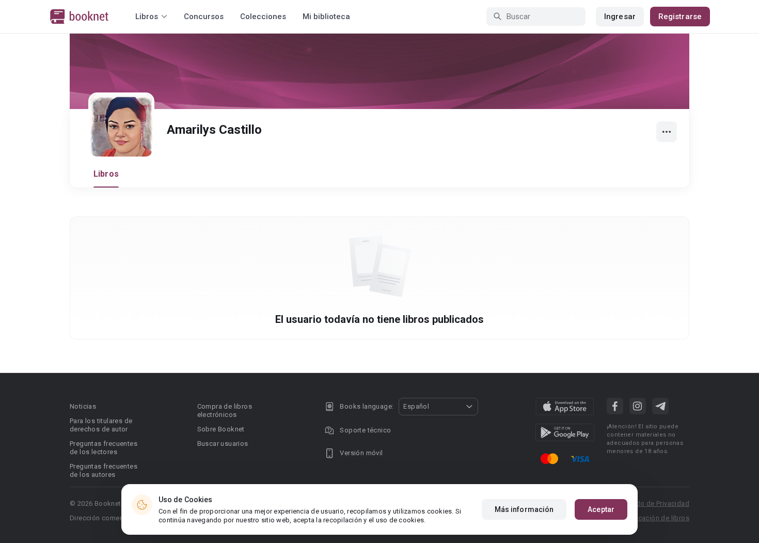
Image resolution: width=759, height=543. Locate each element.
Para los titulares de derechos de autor (101, 425)
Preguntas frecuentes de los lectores (103, 448)
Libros (106, 174)
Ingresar (620, 16)
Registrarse (680, 16)
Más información (524, 509)
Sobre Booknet (221, 429)
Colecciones (263, 16)
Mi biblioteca (326, 16)
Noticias (83, 406)
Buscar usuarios (222, 443)
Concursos (204, 16)
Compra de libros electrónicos (224, 410)
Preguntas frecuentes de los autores (103, 470)
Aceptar (601, 509)
